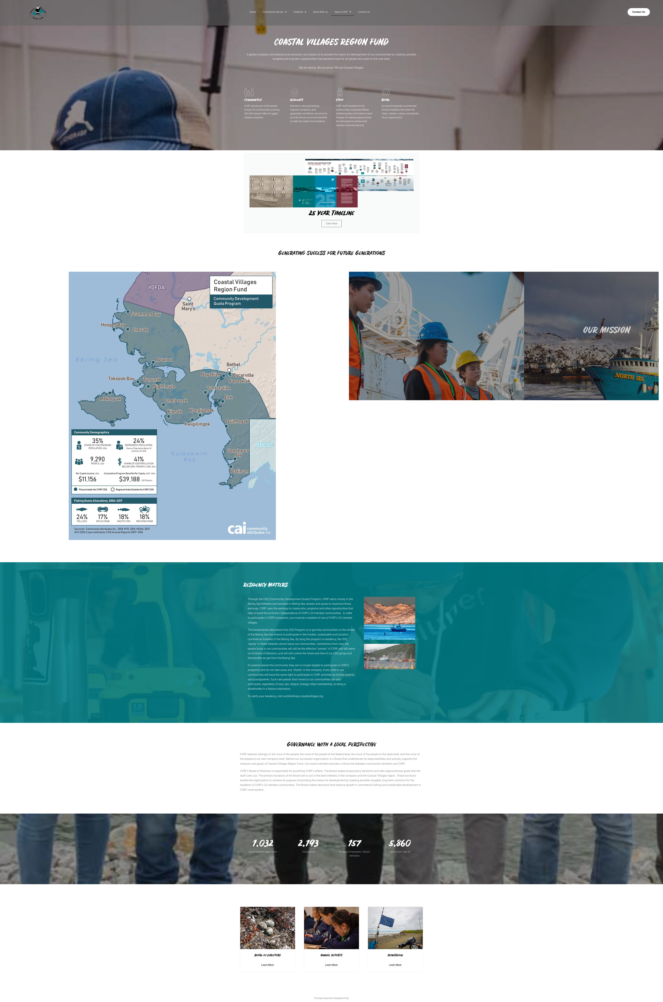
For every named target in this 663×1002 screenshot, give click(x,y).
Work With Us (320, 12)
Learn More (267, 964)
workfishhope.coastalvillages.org (303, 696)
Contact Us (364, 12)
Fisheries (298, 12)
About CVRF (341, 12)
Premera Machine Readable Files (331, 998)
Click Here (331, 223)
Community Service (273, 12)
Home (252, 12)
